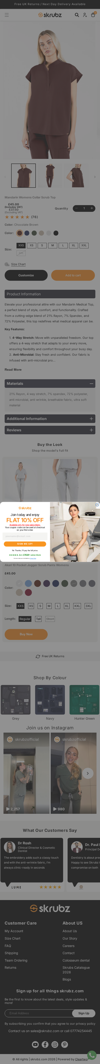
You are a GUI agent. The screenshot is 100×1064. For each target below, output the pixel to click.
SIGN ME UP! (25, 544)
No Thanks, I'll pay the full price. (25, 550)
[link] (25, 508)
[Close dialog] (97, 504)
